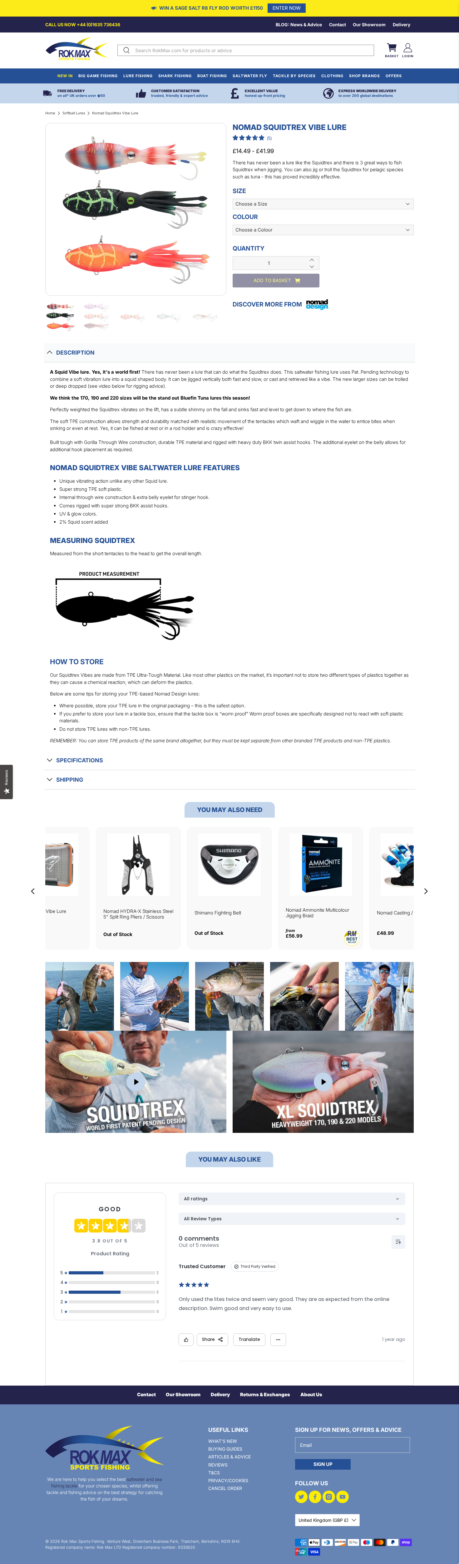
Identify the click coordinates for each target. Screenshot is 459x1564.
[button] (252, 138)
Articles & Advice (229, 1456)
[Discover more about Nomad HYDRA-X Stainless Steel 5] (138, 865)
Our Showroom (369, 24)
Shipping (69, 779)
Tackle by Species (294, 75)
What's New (222, 1441)
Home (50, 113)
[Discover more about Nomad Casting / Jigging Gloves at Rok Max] (412, 865)
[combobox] (253, 50)
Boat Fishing (212, 75)
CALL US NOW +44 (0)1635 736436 (82, 24)
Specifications (79, 760)
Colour (245, 217)
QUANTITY (248, 248)
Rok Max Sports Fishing (82, 1541)
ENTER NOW (287, 8)
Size (239, 191)
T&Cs (214, 1472)
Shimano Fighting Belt (218, 913)
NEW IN (65, 75)
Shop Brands (364, 75)
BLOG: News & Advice (299, 24)
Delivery (401, 24)
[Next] (425, 891)
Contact (337, 24)
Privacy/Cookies (228, 1480)
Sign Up (323, 1464)
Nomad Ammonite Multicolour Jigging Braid (317, 913)
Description (75, 352)
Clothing (332, 75)
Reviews (218, 1464)
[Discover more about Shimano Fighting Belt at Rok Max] (229, 865)
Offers (394, 75)
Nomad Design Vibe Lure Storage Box (39, 914)
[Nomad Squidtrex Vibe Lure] (135, 209)
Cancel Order (225, 1488)
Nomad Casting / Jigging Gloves (411, 913)
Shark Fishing (175, 75)
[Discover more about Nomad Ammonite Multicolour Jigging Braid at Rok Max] (321, 865)
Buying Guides (225, 1449)
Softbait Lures (73, 113)
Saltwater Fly (250, 75)
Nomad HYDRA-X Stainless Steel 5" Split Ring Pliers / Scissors (138, 914)
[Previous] (33, 891)
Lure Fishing (138, 75)
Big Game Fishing (98, 75)
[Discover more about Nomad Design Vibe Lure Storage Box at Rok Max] (47, 865)
